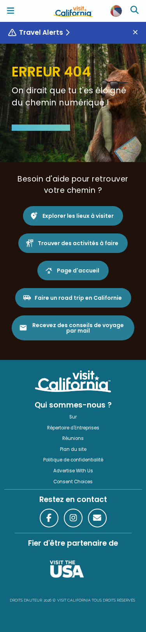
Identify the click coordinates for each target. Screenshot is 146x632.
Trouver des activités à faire (78, 243)
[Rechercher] (135, 11)
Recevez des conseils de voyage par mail (78, 328)
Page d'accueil (78, 270)
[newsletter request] (97, 518)
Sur (73, 417)
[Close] (138, 32)
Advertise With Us (73, 471)
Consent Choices (73, 482)
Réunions (73, 438)
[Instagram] (73, 518)
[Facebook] (49, 518)
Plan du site (73, 449)
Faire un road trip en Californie (78, 298)
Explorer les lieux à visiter (78, 216)
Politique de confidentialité (73, 460)
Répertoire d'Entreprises (73, 428)
